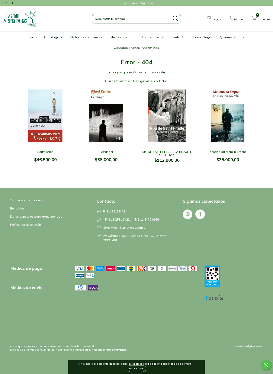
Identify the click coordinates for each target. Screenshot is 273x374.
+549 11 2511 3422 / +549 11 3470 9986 (131, 219)
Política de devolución (25, 225)
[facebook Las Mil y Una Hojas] (12, 3)
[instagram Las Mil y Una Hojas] (6, 3)
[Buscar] (176, 19)
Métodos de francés (86, 37)
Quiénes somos (232, 37)
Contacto (178, 37)
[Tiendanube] (249, 346)
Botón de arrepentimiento (110, 349)
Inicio (33, 37)
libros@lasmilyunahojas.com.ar (125, 228)
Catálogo (52, 37)
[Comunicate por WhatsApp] (266, 365)
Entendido (136, 368)
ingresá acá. (83, 349)
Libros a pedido (122, 37)
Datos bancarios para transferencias (36, 216)
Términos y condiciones (26, 200)
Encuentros (151, 37)
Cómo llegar (203, 37)
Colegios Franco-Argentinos (136, 48)
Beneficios (17, 208)
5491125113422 (114, 211)
